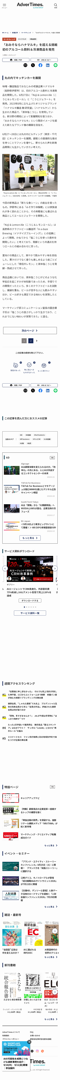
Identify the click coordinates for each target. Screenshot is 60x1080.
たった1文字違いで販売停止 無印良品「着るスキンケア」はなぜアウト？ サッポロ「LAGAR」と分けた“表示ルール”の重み (32, 727)
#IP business (24, 439)
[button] (25, 65)
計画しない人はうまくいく (32, 1001)
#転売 (29, 443)
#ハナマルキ (22, 39)
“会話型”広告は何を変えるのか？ (10, 951)
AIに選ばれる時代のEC (30, 951)
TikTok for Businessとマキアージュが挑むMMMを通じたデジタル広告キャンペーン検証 (38, 489)
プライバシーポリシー (10, 1039)
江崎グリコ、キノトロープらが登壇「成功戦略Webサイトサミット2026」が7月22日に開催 (39, 881)
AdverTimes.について (11, 1032)
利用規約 (5, 1035)
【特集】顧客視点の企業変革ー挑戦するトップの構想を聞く (38, 810)
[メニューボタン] (4, 6)
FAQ (31, 1032)
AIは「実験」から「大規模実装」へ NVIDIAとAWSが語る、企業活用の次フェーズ (38, 508)
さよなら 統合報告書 (12, 999)
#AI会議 (28, 435)
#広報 (22, 443)
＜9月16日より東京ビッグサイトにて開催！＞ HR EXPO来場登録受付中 (38, 526)
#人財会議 (47, 439)
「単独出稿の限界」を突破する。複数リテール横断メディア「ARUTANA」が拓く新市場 (39, 823)
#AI (21, 435)
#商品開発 (33, 39)
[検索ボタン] (55, 6)
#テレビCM (36, 439)
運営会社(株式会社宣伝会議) (40, 1039)
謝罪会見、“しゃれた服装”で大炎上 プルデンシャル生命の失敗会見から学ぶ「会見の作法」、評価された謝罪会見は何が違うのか (32, 706)
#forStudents (39, 435)
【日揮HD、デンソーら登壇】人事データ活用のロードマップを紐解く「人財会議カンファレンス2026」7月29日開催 (39, 895)
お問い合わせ (35, 1035)
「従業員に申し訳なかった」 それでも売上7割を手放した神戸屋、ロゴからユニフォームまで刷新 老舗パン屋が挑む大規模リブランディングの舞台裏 (32, 694)
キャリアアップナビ (30, 798)
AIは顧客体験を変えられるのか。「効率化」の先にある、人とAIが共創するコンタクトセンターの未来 (38, 470)
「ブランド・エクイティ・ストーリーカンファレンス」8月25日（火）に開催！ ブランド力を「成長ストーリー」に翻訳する (39, 866)
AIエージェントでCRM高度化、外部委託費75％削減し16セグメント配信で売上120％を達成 (29, 592)
